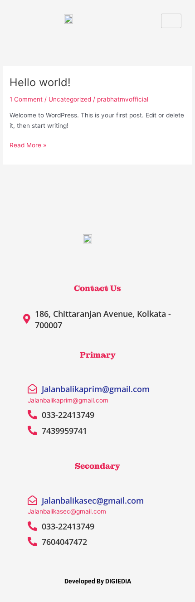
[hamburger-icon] (171, 21)
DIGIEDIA (118, 581)
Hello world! (40, 82)
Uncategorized (70, 99)
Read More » (28, 144)
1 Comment (26, 99)
